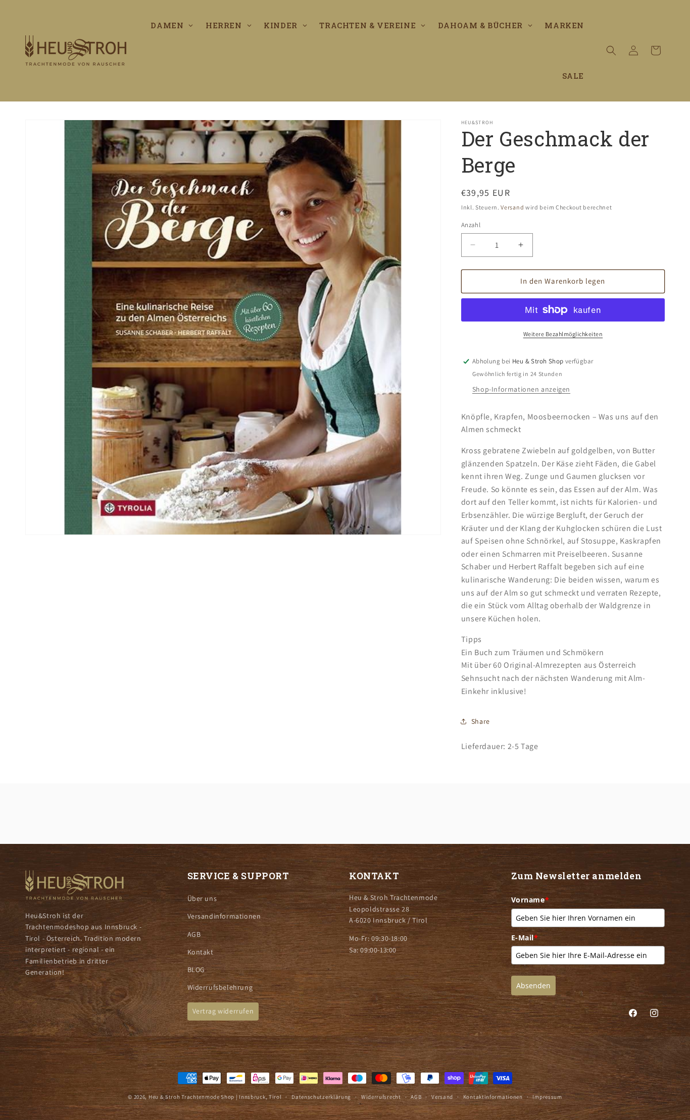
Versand (512, 207)
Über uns (202, 898)
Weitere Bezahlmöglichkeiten (563, 334)
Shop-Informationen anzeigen (521, 389)
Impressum (547, 1096)
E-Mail (524, 937)
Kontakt (200, 951)
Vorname (530, 899)
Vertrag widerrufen (223, 1011)
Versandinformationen (224, 916)
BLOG (196, 969)
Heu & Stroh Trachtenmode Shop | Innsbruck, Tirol (215, 1096)
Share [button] (480, 721)
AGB (194, 934)
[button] (611, 50)
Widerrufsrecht (381, 1096)
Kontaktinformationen (493, 1096)
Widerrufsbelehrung (220, 987)
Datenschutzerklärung (321, 1096)
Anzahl (470, 225)
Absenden (533, 985)
